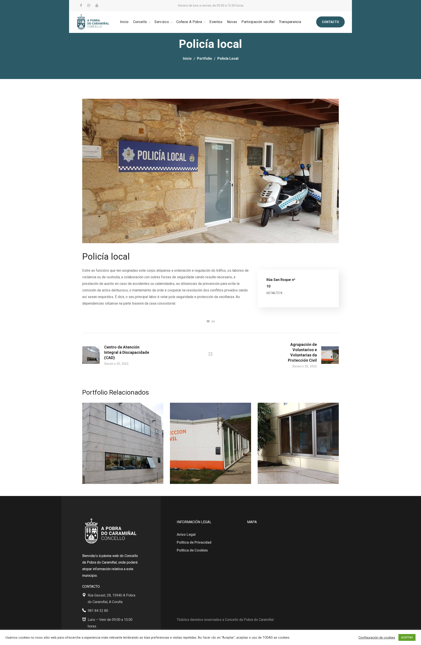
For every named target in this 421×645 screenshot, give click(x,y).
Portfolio (204, 58)
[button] (330, 22)
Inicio (187, 58)
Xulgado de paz (289, 429)
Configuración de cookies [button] (377, 638)
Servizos (97, 456)
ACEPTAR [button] (407, 637)
